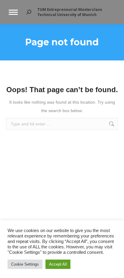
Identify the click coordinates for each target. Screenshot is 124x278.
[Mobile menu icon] (13, 12)
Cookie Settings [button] (25, 264)
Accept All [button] (58, 264)
